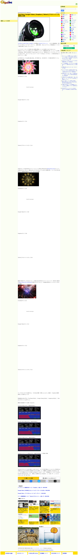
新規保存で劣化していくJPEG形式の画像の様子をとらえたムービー (55, 523)
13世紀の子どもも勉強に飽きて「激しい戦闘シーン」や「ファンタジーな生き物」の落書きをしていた (69, 78)
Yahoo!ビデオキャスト (43, 43)
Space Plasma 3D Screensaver (25, 282)
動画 (31, 548)
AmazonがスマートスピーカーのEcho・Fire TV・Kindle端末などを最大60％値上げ (69, 89)
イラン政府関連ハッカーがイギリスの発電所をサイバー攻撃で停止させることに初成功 (69, 64)
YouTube (20, 43)
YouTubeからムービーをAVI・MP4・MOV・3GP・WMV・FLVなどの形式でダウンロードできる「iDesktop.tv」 (22, 510)
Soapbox (31, 43)
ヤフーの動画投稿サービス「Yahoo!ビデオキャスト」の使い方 (55, 509)
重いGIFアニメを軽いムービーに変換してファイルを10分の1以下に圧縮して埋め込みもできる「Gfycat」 (34, 508)
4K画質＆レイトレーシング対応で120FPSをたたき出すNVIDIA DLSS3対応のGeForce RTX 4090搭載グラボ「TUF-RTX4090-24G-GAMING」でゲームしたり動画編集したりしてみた (44, 509)
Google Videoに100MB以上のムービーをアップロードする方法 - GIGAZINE (34, 490)
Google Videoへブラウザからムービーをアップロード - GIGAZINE (32, 493)
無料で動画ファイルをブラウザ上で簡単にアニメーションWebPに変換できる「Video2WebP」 (23, 521)
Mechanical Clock (51, 168)
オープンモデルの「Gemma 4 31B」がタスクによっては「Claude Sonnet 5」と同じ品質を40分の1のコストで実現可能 (69, 70)
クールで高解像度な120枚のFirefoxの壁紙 (44, 522)
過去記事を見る (69, 48)
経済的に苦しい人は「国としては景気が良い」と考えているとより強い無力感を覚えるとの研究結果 (69, 74)
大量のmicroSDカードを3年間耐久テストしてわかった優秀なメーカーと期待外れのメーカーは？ (69, 85)
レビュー (58, 12)
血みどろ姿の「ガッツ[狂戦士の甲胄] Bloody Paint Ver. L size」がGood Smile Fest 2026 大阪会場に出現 (69, 81)
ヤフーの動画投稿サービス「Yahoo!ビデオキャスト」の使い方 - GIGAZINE (33, 496)
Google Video (25, 43)
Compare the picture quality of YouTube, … (45, 550)
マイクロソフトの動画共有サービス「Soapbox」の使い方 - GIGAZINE (32, 487)
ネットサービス (36, 548)
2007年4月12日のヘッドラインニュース (46, 543)
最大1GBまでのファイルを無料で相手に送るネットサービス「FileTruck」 (33, 523)
